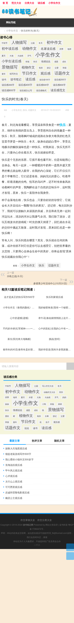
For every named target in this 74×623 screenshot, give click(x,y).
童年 (4, 73)
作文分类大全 (44, 520)
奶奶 (64, 397)
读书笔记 (15, 79)
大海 (11, 55)
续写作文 (14, 73)
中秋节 (4, 43)
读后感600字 (59, 84)
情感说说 (45, 61)
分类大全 (29, 2)
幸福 (27, 61)
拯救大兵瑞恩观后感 (16, 448)
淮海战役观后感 (13, 465)
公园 (33, 43)
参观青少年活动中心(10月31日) (50, 283)
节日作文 (29, 73)
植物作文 (28, 67)
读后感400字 (25, 84)
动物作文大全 (49, 392)
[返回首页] (70, 547)
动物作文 (29, 48)
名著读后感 (48, 48)
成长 (64, 61)
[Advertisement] (37, 586)
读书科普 (63, 524)
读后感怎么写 (26, 90)
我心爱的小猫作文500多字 (19, 459)
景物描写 (10, 67)
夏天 (4, 55)
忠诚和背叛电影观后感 (17, 492)
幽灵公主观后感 (13, 498)
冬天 (41, 43)
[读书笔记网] (37, 12)
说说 (26, 428)
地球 (69, 49)
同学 (61, 392)
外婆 (31, 397)
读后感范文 (58, 90)
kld (5, 109)
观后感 (45, 73)
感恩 (56, 61)
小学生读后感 (11, 61)
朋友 (7, 416)
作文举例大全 (27, 520)
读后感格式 (41, 90)
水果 (47, 416)
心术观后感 (11, 476)
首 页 (5, 2)
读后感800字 (8, 90)
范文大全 (16, 2)
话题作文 (62, 73)
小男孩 (37, 544)
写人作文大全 (48, 386)
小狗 (44, 404)
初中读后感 (10, 48)
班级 (64, 67)
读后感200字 (60, 79)
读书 (4, 79)
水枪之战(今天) (15, 276)
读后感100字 (44, 79)
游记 (49, 67)
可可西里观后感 (13, 487)
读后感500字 (42, 84)
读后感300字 (8, 84)
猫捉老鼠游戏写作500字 (18, 454)
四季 (61, 49)
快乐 (35, 61)
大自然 (20, 55)
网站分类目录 (51, 524)
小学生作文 (54, 2)
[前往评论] (70, 556)
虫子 (47, 422)
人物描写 (19, 42)
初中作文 (54, 42)
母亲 (41, 67)
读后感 (41, 2)
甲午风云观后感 (13, 470)
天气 (29, 55)
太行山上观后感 (13, 481)
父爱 (57, 67)
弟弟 (60, 404)
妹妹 (7, 404)
